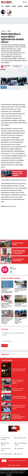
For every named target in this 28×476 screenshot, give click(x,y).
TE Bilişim (18, 465)
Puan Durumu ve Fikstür (6, 449)
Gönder (4, 345)
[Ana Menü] (25, 2)
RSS (5, 460)
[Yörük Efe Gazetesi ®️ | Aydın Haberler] (6, 2)
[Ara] (23, 2)
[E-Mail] (11, 272)
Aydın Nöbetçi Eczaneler (5, 438)
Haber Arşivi (19, 454)
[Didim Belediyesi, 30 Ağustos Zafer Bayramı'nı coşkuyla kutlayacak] (7, 298)
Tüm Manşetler (20, 448)
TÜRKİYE (7, 6)
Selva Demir (13, 268)
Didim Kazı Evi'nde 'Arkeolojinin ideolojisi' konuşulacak (21, 305)
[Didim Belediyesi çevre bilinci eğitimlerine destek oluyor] (14, 77)
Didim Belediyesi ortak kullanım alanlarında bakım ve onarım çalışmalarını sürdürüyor (7, 321)
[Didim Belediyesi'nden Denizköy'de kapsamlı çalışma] (21, 284)
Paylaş (4, 87)
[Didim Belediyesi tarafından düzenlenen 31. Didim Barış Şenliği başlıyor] (7, 284)
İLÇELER (20, 6)
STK (2, 6)
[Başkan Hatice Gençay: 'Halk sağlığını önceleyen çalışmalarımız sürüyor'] (21, 313)
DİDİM (9, 31)
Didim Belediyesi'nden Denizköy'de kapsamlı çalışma (20, 290)
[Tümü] (26, 354)
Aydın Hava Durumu (21, 437)
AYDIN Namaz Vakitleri (5, 444)
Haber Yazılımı (11, 465)
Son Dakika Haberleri (8, 454)
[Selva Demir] (4, 269)
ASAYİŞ (14, 6)
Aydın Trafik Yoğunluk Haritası (21, 444)
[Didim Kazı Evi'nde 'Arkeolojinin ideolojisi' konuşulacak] (21, 298)
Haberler (3, 31)
